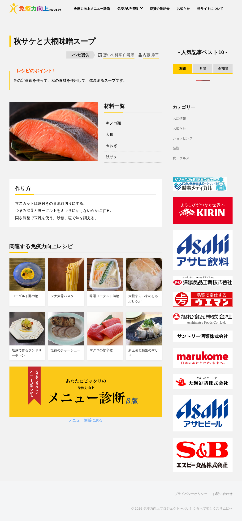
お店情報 (179, 118)
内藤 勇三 (151, 55)
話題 (176, 148)
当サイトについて (210, 8)
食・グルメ (181, 158)
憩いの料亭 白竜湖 (118, 55)
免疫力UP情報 (127, 8)
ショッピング (183, 138)
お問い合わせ (223, 494)
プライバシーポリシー (190, 494)
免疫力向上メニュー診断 (92, 8)
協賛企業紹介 (160, 8)
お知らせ (183, 8)
